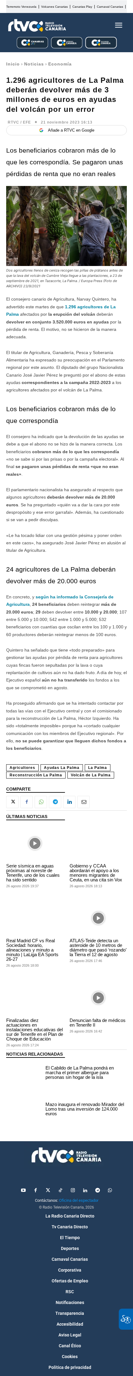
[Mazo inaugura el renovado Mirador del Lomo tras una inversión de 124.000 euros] (24, 1110)
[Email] (83, 802)
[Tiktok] (60, 1190)
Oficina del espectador (78, 1200)
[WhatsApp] (41, 802)
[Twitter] (48, 1190)
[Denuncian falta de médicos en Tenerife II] (98, 998)
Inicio (13, 63)
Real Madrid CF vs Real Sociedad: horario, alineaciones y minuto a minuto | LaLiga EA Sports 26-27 (32, 950)
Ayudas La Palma (61, 768)
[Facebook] (26, 802)
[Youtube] (23, 1190)
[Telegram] (55, 802)
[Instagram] (72, 1190)
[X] (12, 802)
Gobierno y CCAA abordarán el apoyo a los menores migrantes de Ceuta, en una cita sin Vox (96, 872)
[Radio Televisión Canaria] (37, 25)
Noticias (34, 63)
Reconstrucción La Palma (36, 775)
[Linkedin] (69, 802)
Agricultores (22, 768)
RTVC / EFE (19, 122)
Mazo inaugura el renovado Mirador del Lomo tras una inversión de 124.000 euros (84, 1109)
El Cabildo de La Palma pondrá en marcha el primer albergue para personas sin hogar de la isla (79, 1072)
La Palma (97, 768)
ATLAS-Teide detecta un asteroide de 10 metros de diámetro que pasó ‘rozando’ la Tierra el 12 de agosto (98, 947)
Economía (60, 63)
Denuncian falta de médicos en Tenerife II (98, 1023)
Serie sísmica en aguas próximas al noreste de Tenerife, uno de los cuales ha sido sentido (33, 872)
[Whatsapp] (109, 1190)
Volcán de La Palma (91, 775)
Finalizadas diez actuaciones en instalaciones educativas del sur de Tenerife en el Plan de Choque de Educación (34, 1029)
